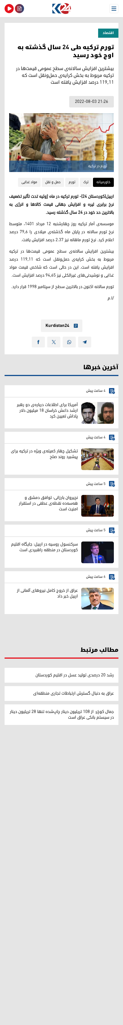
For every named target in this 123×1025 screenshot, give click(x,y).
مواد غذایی (29, 182)
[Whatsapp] (69, 342)
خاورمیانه (103, 182)
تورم (72, 182)
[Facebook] (38, 342)
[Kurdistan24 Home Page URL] (61, 8)
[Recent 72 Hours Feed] (19, 8)
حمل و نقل (53, 182)
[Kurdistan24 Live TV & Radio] (9, 8)
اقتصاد (108, 33)
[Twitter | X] (53, 342)
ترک (85, 182)
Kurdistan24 (57, 326)
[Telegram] (84, 342)
